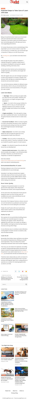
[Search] (27, 2)
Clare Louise (6, 15)
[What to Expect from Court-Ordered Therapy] (7, 328)
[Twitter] (19, 271)
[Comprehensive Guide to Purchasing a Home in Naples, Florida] (7, 313)
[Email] (26, 271)
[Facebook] (15, 271)
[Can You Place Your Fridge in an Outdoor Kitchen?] (7, 352)
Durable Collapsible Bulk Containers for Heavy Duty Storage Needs (20, 335)
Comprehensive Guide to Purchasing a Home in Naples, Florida (7, 320)
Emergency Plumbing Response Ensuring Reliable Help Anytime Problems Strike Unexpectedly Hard (20, 380)
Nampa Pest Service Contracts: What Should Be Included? (7, 379)
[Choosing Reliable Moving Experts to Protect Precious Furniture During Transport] (21, 352)
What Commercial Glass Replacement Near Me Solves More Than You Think (21, 310)
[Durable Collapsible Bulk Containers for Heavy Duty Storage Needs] (21, 328)
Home (3, 8)
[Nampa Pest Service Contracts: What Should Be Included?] (7, 371)
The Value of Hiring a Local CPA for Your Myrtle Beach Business (20, 293)
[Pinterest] (22, 271)
